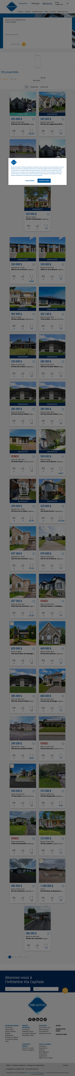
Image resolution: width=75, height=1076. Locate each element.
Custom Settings (29, 180)
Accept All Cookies (44, 180)
